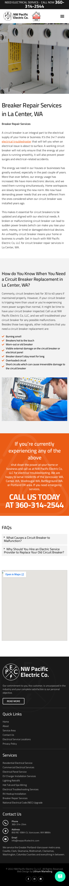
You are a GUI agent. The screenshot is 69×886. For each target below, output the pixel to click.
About (6, 726)
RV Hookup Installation (14, 794)
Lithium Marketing (42, 871)
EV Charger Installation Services (19, 776)
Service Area (9, 730)
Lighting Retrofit (11, 780)
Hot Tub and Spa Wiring (15, 785)
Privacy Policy (10, 743)
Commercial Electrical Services (18, 767)
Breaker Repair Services (15, 798)
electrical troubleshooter (16, 141)
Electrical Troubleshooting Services (21, 789)
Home (6, 721)
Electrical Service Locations (17, 739)
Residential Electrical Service (17, 763)
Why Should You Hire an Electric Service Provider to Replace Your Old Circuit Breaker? (34, 550)
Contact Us (8, 735)
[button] (62, 16)
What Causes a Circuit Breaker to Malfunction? (27, 539)
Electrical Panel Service (15, 771)
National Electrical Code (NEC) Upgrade (22, 802)
